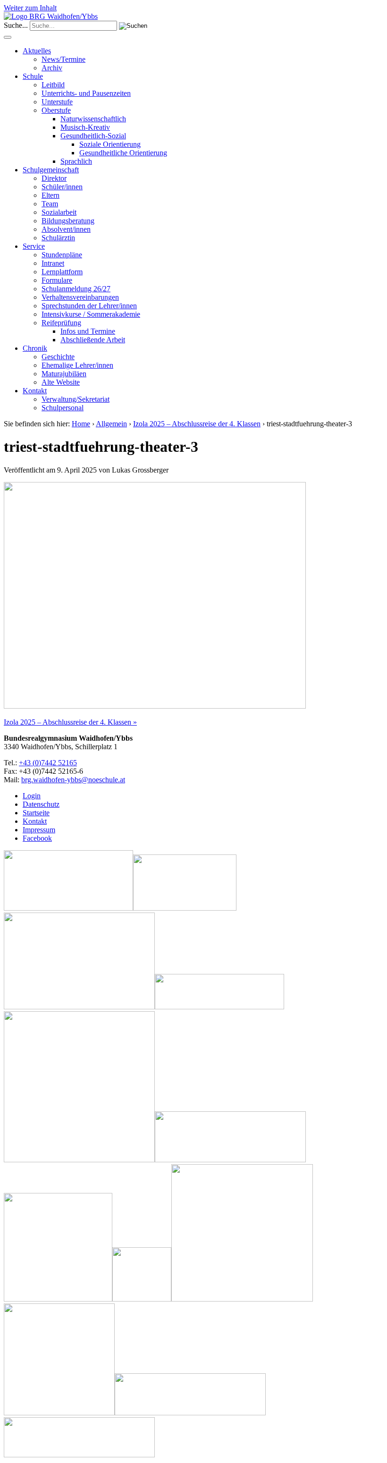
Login (32, 796)
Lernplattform (62, 272)
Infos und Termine (87, 331)
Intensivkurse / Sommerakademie (91, 314)
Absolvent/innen (66, 229)
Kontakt (35, 391)
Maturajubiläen (64, 374)
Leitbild (53, 85)
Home (81, 424)
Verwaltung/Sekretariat (75, 399)
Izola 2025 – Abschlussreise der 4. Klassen (197, 424)
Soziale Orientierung (110, 144)
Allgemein (111, 424)
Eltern (50, 195)
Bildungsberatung (68, 221)
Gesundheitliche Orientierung (123, 153)
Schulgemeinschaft (51, 170)
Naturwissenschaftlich (93, 119)
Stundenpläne (62, 255)
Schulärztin (58, 238)
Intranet (53, 263)
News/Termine (63, 59)
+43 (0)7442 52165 (48, 763)
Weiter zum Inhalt (30, 8)
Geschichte (58, 357)
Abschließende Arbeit (92, 340)
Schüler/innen (62, 187)
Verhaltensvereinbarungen (80, 297)
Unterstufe (57, 102)
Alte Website (61, 382)
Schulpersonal (63, 408)
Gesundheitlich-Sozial (93, 136)
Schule (33, 76)
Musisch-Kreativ (85, 127)
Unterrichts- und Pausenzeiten (86, 93)
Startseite (36, 813)
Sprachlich (76, 161)
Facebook (37, 838)
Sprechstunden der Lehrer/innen (89, 306)
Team (50, 204)
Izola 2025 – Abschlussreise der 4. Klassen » (70, 722)
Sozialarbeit (59, 212)
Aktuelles (37, 51)
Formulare (57, 280)
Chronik (35, 348)
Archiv (52, 68)
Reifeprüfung (61, 323)
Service (34, 246)
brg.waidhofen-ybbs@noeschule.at (73, 780)
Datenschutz (41, 804)
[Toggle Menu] (7, 37)
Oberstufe (56, 110)
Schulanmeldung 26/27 (76, 289)
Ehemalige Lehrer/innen (77, 365)
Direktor (54, 178)
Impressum (39, 830)
